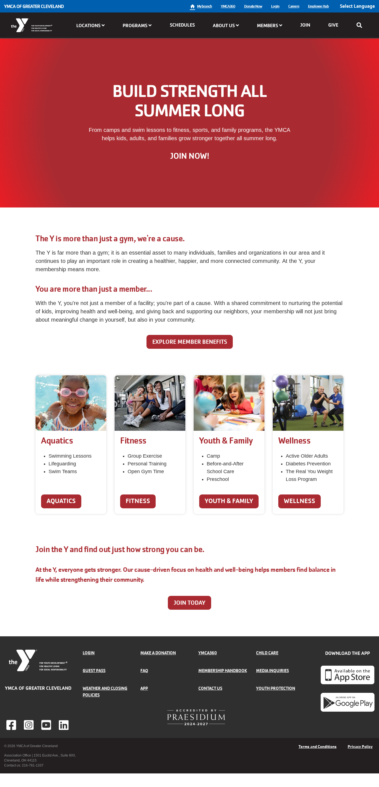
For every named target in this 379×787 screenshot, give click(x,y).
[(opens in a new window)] (29, 724)
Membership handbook (222, 670)
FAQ (144, 670)
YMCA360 (228, 6)
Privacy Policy (360, 746)
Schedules (182, 25)
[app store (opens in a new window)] (347, 674)
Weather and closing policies (105, 692)
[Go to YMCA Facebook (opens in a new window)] (11, 724)
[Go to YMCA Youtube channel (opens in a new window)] (46, 724)
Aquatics (61, 501)
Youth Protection (275, 688)
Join (305, 25)
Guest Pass (94, 670)
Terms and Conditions (318, 746)
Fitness (138, 501)
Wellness (299, 501)
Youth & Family (229, 501)
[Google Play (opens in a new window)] (347, 702)
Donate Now (253, 6)
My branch (204, 6)
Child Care (267, 652)
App (144, 688)
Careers (293, 6)
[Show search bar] (361, 25)
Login (275, 6)
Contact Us (210, 688)
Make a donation (158, 652)
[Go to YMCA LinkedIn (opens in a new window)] (64, 724)
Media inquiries (272, 670)
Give (333, 25)
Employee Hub (318, 6)
